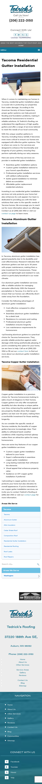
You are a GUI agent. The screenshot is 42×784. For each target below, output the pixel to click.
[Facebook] (15, 35)
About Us (23, 662)
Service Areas (22, 669)
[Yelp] (26, 35)
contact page (30, 494)
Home (22, 659)
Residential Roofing (11, 546)
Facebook (15, 761)
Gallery (23, 672)
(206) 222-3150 (21, 20)
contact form (22, 351)
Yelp (12, 777)
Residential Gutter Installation (15, 541)
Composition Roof (11, 535)
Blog (23, 683)
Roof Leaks (8, 551)
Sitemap (22, 685)
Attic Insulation (9, 525)
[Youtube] (19, 35)
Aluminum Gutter (10, 520)
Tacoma (7, 514)
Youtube (14, 767)
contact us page (9, 213)
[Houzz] (23, 35)
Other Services (22, 665)
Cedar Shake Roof (10, 530)
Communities (13, 736)
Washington (8, 575)
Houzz (13, 772)
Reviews (22, 675)
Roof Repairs (9, 557)
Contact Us (23, 680)
